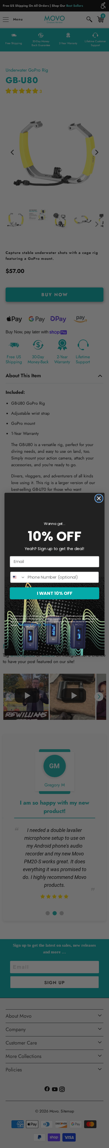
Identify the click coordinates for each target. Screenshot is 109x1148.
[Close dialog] (99, 498)
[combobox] (17, 577)
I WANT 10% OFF (54, 593)
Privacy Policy (29, 624)
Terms (48, 624)
